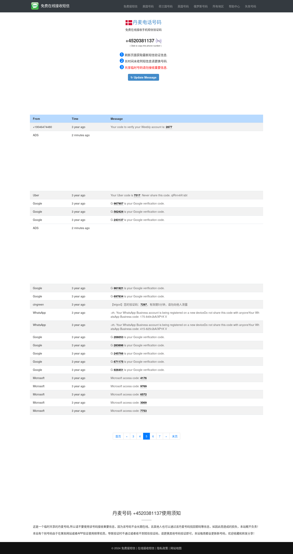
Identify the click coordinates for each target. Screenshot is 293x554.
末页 (175, 436)
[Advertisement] (143, 97)
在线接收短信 (146, 548)
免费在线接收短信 (55, 5)
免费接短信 (131, 6)
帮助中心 (234, 6)
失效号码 (250, 6)
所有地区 (218, 6)
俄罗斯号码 (201, 6)
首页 (118, 436)
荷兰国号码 (166, 6)
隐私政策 (162, 548)
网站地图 (176, 548)
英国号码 (183, 6)
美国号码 (148, 6)
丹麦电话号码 (147, 21)
